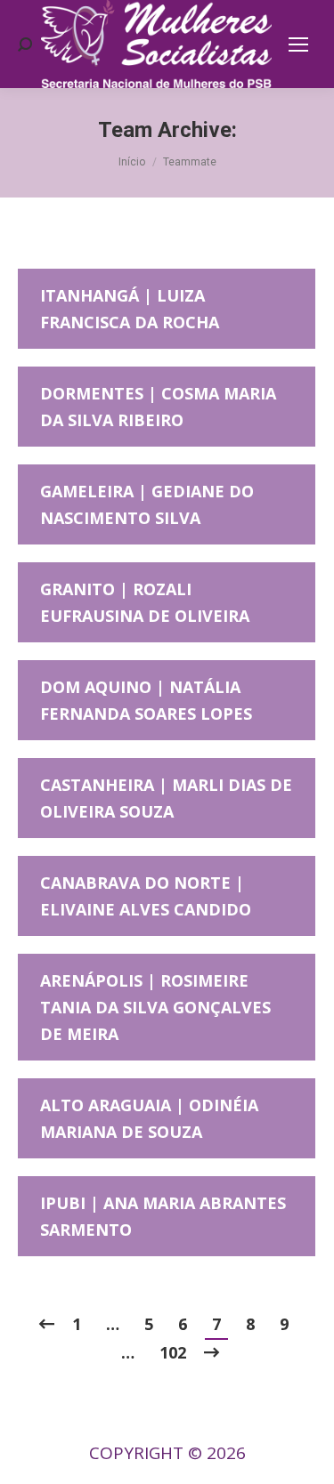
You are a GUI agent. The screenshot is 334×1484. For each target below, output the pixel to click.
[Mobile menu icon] (298, 44)
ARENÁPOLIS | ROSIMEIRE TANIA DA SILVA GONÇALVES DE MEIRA (155, 1007)
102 (172, 1352)
